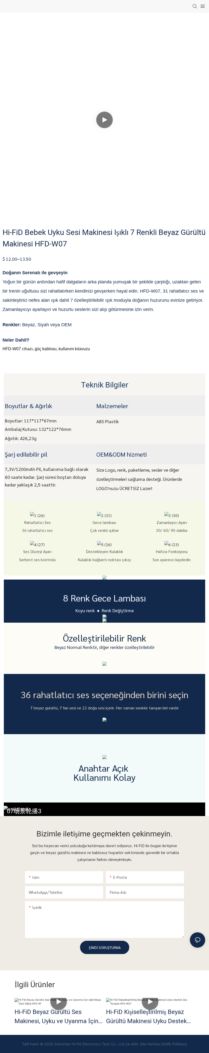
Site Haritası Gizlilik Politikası (163, 1044)
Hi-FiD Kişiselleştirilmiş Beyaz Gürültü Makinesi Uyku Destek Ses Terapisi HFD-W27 (146, 1017)
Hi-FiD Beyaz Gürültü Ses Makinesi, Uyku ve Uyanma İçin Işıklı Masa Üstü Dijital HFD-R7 (56, 1017)
